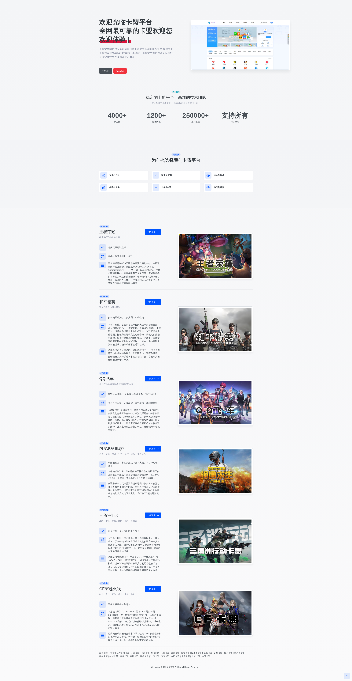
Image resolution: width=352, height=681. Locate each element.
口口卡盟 (165, 656)
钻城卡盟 (113, 656)
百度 (112, 653)
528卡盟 (155, 653)
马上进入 (120, 71)
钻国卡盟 (206, 656)
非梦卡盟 (196, 656)
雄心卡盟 (228, 653)
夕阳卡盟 (175, 656)
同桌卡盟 (195, 653)
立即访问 (106, 71)
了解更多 (151, 232)
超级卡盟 (124, 656)
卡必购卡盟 (207, 653)
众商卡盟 (218, 653)
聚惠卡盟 (175, 653)
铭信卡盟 (144, 656)
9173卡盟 (154, 656)
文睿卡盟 (135, 653)
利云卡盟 (185, 653)
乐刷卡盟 (185, 656)
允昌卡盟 (145, 653)
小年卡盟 (165, 653)
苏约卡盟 (238, 653)
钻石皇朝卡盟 (122, 653)
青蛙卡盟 (134, 656)
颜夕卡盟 (103, 656)
